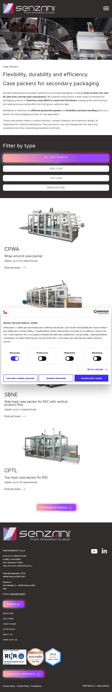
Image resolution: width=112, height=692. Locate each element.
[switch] (42, 358)
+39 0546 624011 (17, 594)
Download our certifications (21, 673)
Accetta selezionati (56, 378)
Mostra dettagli (95, 369)
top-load (56, 178)
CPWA (11, 249)
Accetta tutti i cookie (91, 378)
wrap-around (56, 187)
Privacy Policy (9, 686)
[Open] (106, 8)
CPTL (10, 470)
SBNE (11, 394)
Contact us (13, 604)
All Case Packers (56, 157)
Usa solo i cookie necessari (20, 378)
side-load (56, 168)
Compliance (36, 686)
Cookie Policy (23, 686)
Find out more (12, 267)
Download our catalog (53, 507)
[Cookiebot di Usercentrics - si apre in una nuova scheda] (96, 312)
